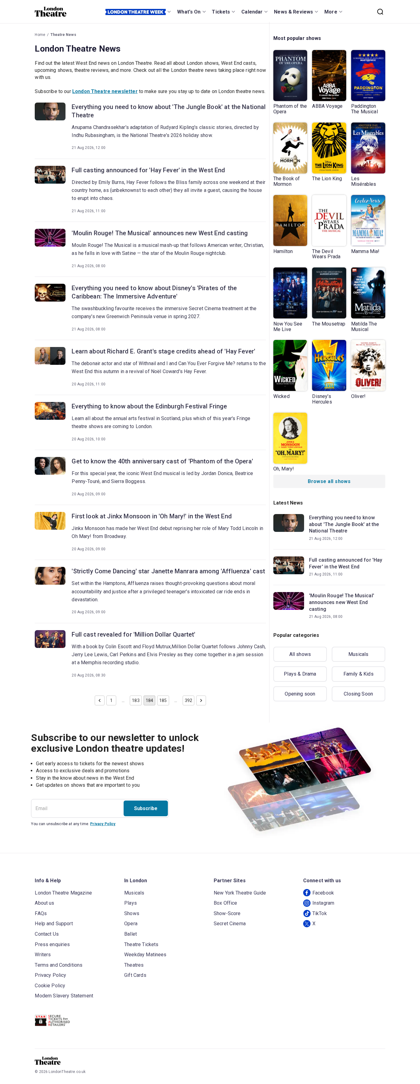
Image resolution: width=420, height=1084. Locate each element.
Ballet (130, 934)
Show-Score (227, 913)
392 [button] (188, 700)
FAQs (41, 913)
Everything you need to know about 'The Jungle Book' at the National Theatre (169, 111)
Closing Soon (358, 694)
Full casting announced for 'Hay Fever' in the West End (148, 170)
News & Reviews (293, 12)
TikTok (319, 913)
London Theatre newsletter (105, 91)
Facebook (323, 893)
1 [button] (111, 700)
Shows (131, 913)
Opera (130, 923)
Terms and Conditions (58, 965)
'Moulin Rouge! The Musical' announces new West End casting (160, 233)
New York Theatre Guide (240, 893)
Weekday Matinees (145, 954)
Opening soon (300, 694)
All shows (300, 654)
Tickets (221, 12)
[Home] (50, 12)
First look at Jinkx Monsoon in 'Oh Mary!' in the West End (152, 516)
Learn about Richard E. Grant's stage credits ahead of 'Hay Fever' (163, 351)
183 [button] (135, 700)
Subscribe (145, 808)
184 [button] (149, 700)
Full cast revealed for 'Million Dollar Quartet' (133, 634)
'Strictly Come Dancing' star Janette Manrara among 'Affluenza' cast (168, 571)
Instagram (323, 903)
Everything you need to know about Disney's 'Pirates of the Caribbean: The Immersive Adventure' (154, 292)
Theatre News (63, 35)
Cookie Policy (50, 985)
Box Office (225, 903)
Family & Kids (358, 674)
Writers (43, 954)
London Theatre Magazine (63, 893)
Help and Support (54, 923)
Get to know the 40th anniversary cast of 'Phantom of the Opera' (162, 461)
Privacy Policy (102, 824)
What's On (188, 12)
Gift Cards (135, 975)
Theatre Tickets (141, 944)
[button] (100, 700)
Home (40, 35)
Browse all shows (329, 481)
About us (44, 903)
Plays (130, 903)
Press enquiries (52, 944)
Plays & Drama (300, 674)
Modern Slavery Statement (64, 996)
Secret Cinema (230, 923)
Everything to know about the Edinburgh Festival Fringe (149, 406)
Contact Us (47, 934)
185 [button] (163, 700)
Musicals (358, 654)
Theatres (134, 965)
